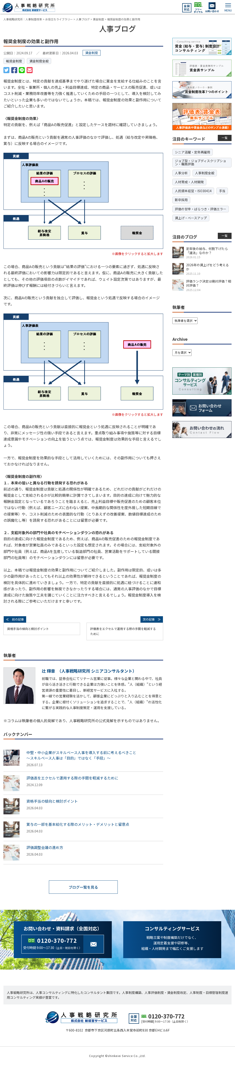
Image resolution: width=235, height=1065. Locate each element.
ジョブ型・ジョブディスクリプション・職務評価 (200, 162)
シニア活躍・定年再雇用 (192, 152)
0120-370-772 (57, 940)
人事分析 (181, 173)
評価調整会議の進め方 (44, 847)
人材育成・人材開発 (189, 182)
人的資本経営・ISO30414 (193, 191)
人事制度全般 (204, 173)
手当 (222, 191)
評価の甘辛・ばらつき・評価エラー (200, 209)
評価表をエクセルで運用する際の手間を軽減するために (123, 631)
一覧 (224, 138)
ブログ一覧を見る (83, 887)
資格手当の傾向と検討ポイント (28, 629)
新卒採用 (181, 199)
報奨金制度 (14, 61)
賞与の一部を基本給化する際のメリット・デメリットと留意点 (77, 824)
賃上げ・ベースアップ (191, 218)
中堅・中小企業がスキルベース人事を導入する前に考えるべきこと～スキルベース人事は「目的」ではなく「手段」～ (81, 755)
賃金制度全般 (39, 61)
